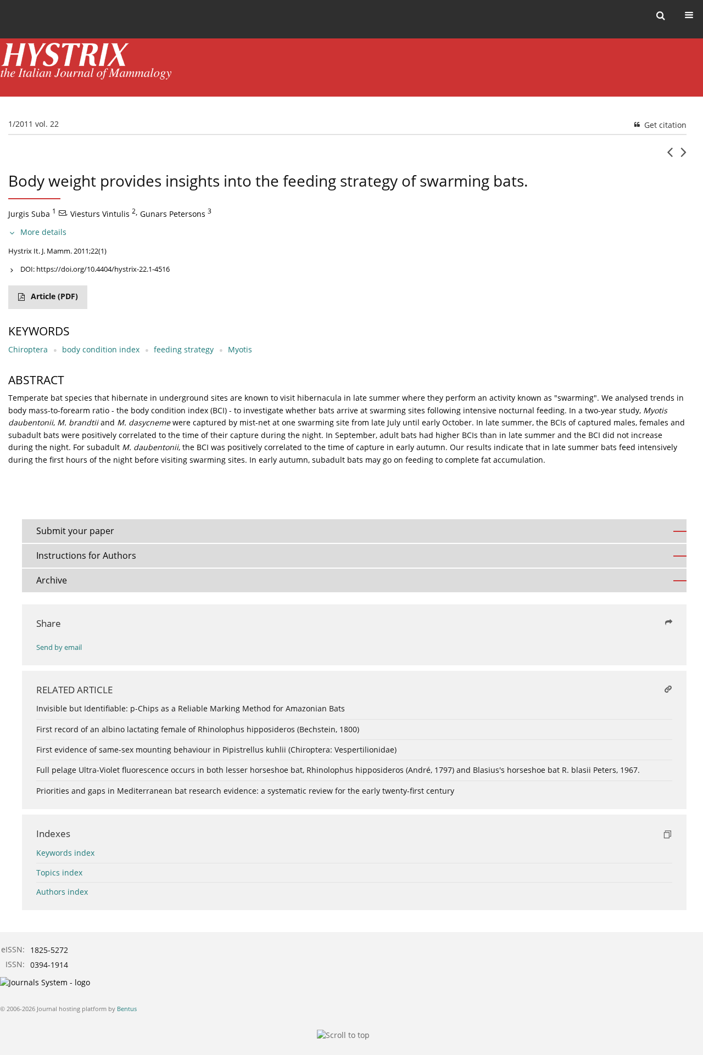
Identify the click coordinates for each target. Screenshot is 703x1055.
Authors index (62, 891)
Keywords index (65, 853)
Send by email (59, 647)
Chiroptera (28, 349)
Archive (51, 580)
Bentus (127, 1009)
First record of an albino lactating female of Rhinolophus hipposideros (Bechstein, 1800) (197, 729)
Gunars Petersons (172, 214)
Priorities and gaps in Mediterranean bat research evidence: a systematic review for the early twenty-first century (245, 790)
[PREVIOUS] (670, 156)
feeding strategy (184, 349)
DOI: (95, 269)
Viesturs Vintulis (100, 214)
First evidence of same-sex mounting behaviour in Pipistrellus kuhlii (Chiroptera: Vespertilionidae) (216, 749)
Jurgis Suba (29, 214)
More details (43, 232)
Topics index (59, 872)
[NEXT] (683, 156)
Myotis (240, 349)
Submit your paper (75, 531)
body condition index (101, 349)
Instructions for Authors (86, 555)
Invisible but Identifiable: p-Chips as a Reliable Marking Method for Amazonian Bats (190, 708)
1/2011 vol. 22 (33, 124)
